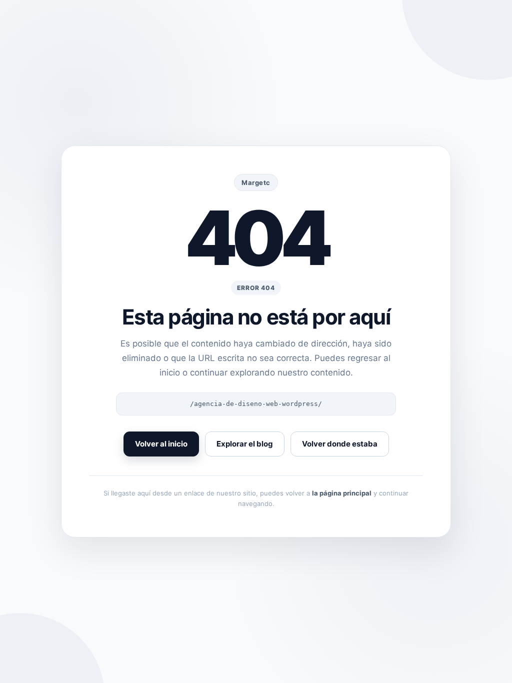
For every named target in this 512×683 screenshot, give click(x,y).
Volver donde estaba (340, 443)
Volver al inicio (161, 443)
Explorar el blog (244, 443)
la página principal (342, 493)
